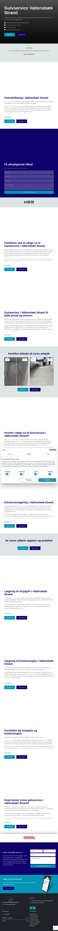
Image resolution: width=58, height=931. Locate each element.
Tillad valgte (29, 480)
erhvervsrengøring (42, 445)
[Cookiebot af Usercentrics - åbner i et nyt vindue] (50, 450)
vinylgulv (14, 598)
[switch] (22, 474)
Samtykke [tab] (10, 454)
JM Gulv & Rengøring (12, 106)
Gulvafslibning (8, 101)
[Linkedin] (34, 908)
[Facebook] (31, 908)
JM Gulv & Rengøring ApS (14, 439)
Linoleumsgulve (31, 674)
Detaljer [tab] (29, 454)
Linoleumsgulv (8, 740)
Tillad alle (47, 480)
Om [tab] (48, 454)
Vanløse (20, 441)
